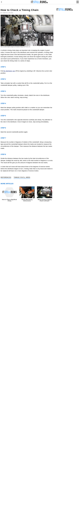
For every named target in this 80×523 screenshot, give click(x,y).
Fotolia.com (27, 46)
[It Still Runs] (39, 2)
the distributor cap (9, 71)
